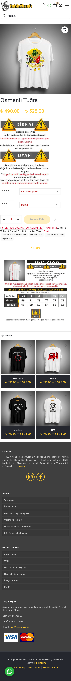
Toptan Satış (10, 500)
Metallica (18, 430)
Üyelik (7, 561)
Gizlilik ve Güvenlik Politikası (17, 526)
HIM (53, 430)
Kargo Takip (10, 554)
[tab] (35, 248)
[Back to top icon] (64, 674)
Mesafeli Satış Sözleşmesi (17, 513)
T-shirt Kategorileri (27, 231)
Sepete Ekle (36, 219)
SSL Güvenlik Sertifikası (15, 533)
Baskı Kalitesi (34, 667)
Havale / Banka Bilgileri (15, 567)
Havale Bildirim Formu (14, 574)
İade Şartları (10, 506)
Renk (4, 203)
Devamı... (22, 466)
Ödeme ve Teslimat (13, 520)
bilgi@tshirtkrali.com (20, 627)
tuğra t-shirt (7, 239)
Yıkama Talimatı (50, 667)
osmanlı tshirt (36, 234)
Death (53, 379)
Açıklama (35, 248)
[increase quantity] (18, 219)
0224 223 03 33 (18, 621)
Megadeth (18, 379)
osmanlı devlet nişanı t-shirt (14, 234)
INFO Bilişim (40, 663)
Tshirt (39, 231)
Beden (5, 190)
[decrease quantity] (4, 219)
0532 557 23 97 (15, 616)
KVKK (7, 587)
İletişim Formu (11, 580)
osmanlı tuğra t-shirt (55, 234)
